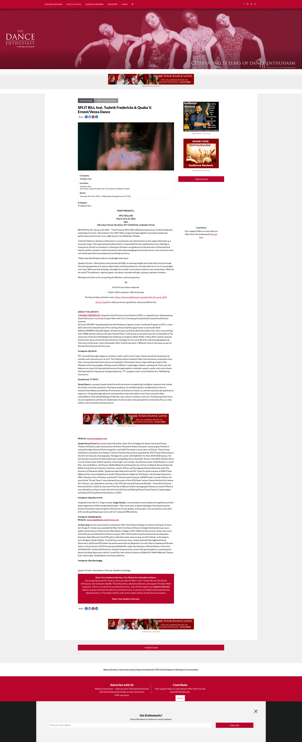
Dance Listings (73, 4)
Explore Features (53, 4)
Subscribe (234, 725)
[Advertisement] (201, 206)
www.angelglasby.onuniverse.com (103, 519)
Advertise (112, 4)
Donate (180, 698)
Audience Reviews (94, 4)
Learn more (124, 695)
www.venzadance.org (97, 438)
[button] (131, 4)
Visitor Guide (101, 302)
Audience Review (161, 586)
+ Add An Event (201, 179)
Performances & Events (106, 100)
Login (125, 4)
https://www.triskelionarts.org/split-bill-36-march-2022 (141, 297)
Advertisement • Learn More (151, 86)
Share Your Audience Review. (126, 599)
